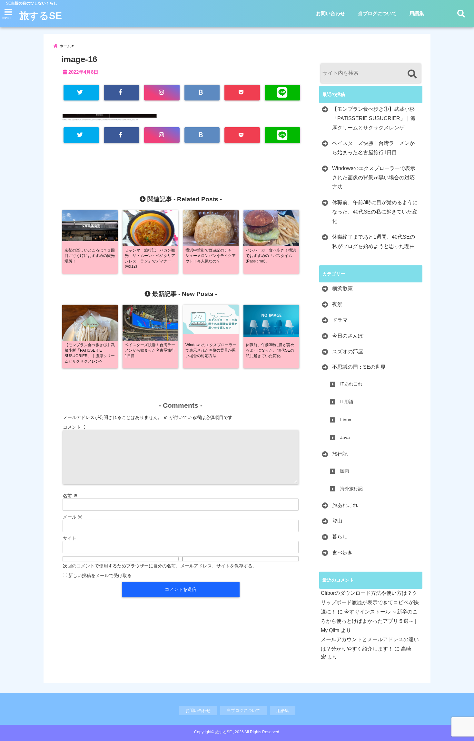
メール (72, 516)
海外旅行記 (351, 488)
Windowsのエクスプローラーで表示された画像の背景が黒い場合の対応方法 (373, 178)
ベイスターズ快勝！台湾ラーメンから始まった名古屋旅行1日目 (373, 147)
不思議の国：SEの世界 (359, 367)
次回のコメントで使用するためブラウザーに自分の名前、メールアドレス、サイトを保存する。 (160, 565)
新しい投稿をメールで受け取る (100, 575)
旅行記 (340, 454)
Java (345, 437)
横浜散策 (342, 288)
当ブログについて (377, 13)
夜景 (337, 304)
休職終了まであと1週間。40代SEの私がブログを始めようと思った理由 (373, 241)
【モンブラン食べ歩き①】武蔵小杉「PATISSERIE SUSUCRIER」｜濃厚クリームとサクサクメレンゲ (374, 118)
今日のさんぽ (347, 335)
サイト (69, 538)
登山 (337, 521)
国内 (344, 470)
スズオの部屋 (347, 351)
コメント (75, 427)
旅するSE (40, 15)
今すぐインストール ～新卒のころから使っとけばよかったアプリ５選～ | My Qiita (369, 621)
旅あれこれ (345, 505)
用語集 (417, 13)
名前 (70, 495)
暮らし (340, 536)
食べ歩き (342, 552)
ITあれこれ (351, 383)
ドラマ (340, 320)
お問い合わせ (330, 13)
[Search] (412, 74)
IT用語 (346, 401)
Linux (345, 419)
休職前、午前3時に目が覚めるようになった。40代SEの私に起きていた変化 (375, 212)
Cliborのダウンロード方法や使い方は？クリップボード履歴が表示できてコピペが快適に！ (370, 602)
